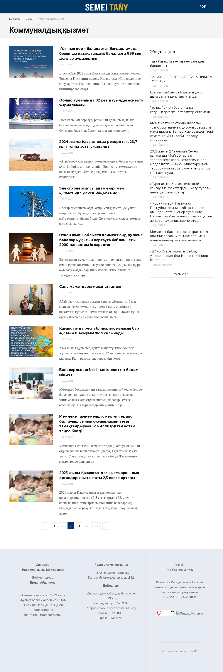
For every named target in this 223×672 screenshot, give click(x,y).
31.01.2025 (67, 64)
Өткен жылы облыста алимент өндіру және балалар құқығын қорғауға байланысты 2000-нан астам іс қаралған (101, 240)
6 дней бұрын (160, 197)
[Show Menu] (11, 6)
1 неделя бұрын (162, 264)
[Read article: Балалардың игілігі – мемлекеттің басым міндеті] (31, 383)
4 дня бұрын (160, 101)
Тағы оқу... (182, 274)
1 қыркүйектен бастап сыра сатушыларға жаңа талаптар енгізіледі (180, 110)
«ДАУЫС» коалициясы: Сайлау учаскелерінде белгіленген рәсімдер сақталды (179, 255)
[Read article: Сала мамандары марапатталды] (31, 299)
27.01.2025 (67, 292)
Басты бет (15, 18)
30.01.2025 (67, 111)
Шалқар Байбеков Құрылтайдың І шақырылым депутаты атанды (177, 94)
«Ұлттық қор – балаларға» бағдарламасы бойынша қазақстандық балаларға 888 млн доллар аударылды (101, 54)
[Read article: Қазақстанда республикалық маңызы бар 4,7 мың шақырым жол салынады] (31, 341)
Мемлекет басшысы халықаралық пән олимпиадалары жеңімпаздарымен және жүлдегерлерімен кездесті (179, 236)
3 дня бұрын (160, 85)
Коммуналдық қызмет (51, 18)
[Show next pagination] (105, 526)
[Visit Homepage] (106, 6)
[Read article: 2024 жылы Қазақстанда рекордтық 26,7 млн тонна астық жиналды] (31, 155)
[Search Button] (212, 6)
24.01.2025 (67, 437)
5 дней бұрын (160, 116)
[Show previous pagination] (45, 526)
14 (96, 526)
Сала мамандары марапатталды (90, 286)
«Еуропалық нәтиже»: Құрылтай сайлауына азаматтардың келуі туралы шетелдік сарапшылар (180, 188)
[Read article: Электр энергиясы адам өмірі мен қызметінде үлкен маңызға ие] (31, 201)
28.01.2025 (67, 199)
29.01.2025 (67, 152)
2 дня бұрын (160, 70)
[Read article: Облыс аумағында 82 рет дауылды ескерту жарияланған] (31, 113)
